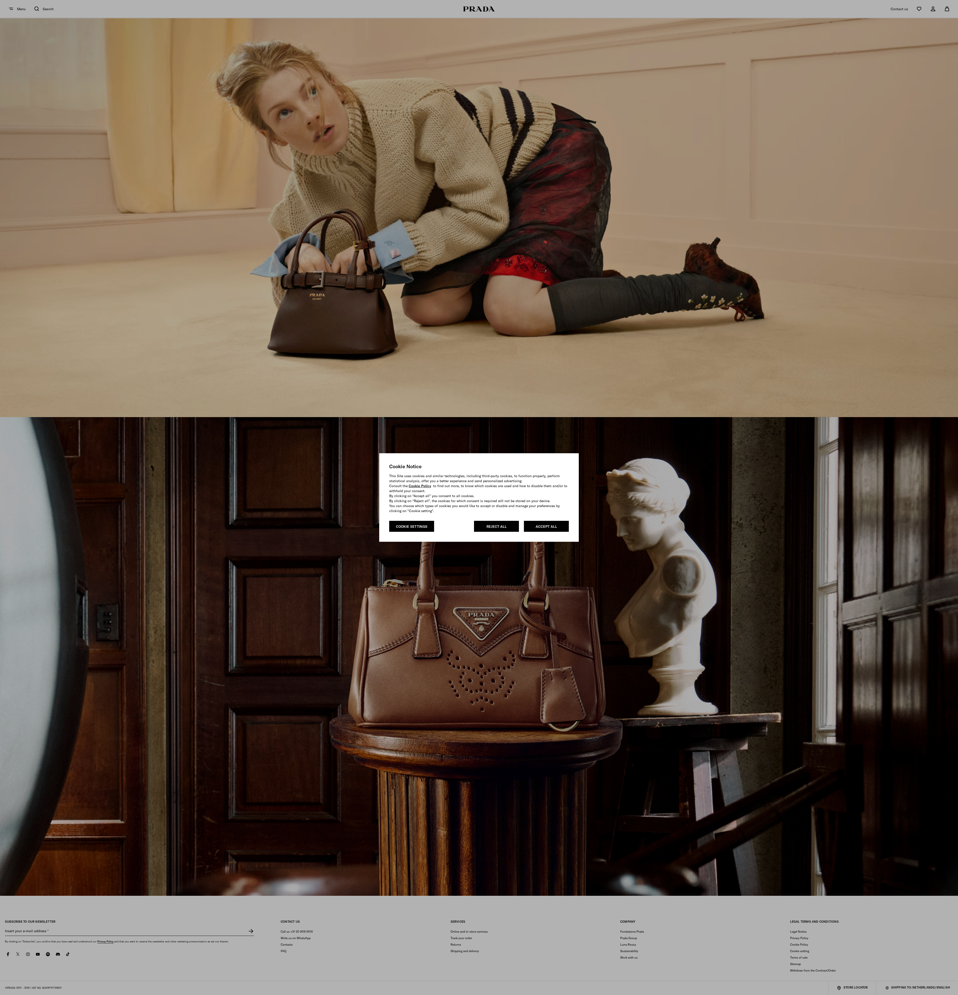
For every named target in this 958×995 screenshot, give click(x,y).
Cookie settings (411, 526)
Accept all (546, 526)
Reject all (496, 526)
